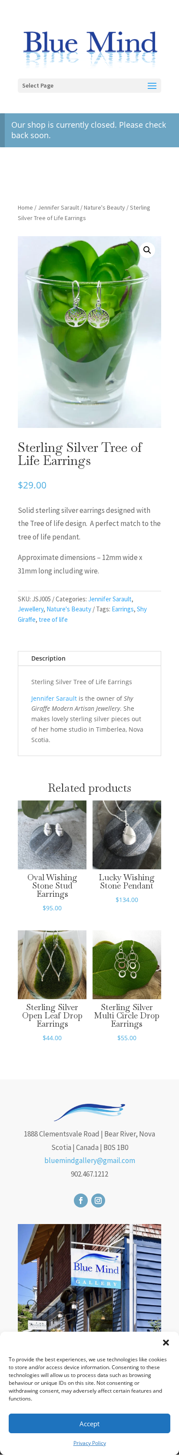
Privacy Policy (89, 1443)
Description (48, 658)
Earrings (123, 609)
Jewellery (30, 609)
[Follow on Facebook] (81, 1200)
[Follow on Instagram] (98, 1200)
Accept (89, 1423)
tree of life (53, 619)
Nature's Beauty (104, 207)
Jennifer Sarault (58, 207)
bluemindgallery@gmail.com (89, 1160)
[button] (166, 1342)
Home (25, 207)
